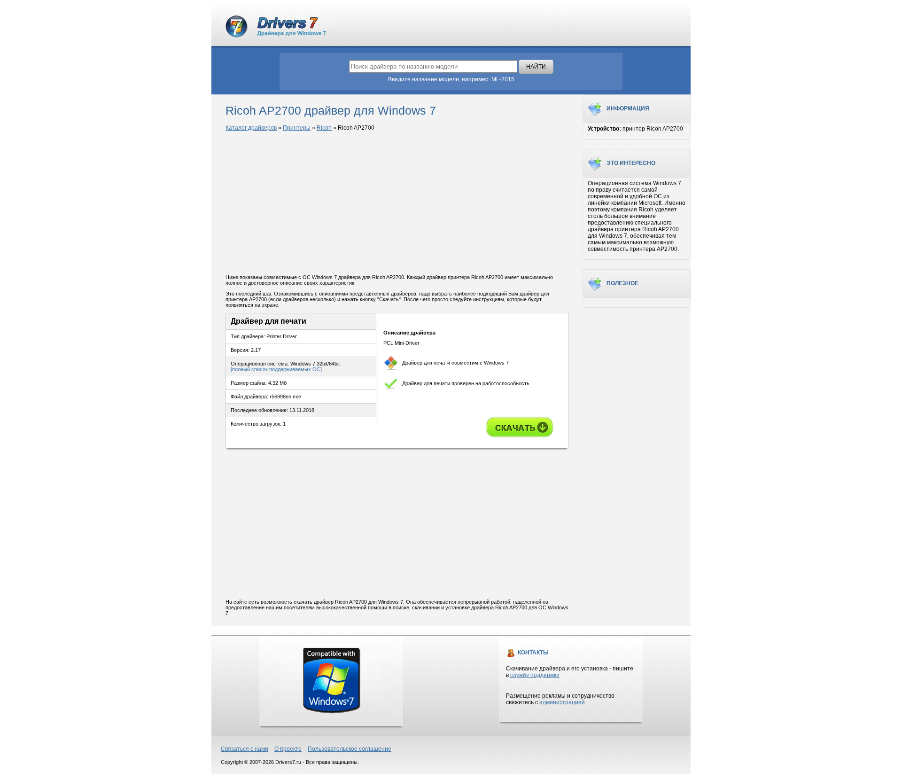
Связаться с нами (244, 749)
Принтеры (297, 127)
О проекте (288, 749)
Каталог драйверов (251, 127)
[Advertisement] (397, 203)
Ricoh (324, 127)
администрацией (562, 702)
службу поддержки (535, 675)
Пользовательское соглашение (349, 749)
